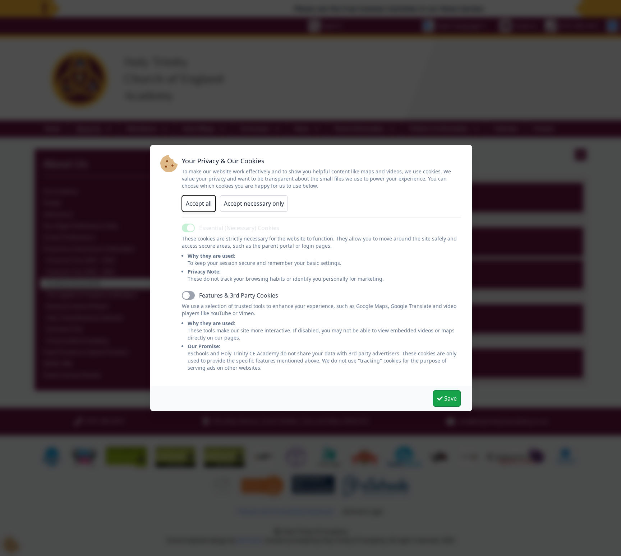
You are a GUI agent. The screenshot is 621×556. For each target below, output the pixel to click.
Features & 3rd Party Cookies (238, 295)
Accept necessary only (254, 203)
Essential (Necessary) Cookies (239, 228)
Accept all (199, 203)
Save (450, 398)
